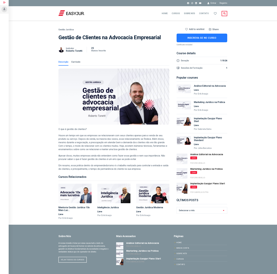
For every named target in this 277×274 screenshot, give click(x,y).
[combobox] (202, 210)
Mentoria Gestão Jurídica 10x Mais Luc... (74, 209)
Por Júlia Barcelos (203, 148)
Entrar (213, 3)
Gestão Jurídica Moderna (149, 207)
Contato (204, 13)
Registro (223, 3)
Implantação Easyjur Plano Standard (208, 139)
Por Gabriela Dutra (202, 129)
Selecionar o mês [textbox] (187, 210)
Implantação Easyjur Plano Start (208, 120)
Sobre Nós (189, 13)
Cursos (176, 13)
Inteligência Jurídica (108, 207)
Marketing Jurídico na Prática (209, 102)
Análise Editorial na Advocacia (210, 86)
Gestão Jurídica (66, 29)
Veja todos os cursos (72, 260)
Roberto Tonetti (74, 50)
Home (165, 13)
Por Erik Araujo (65, 218)
